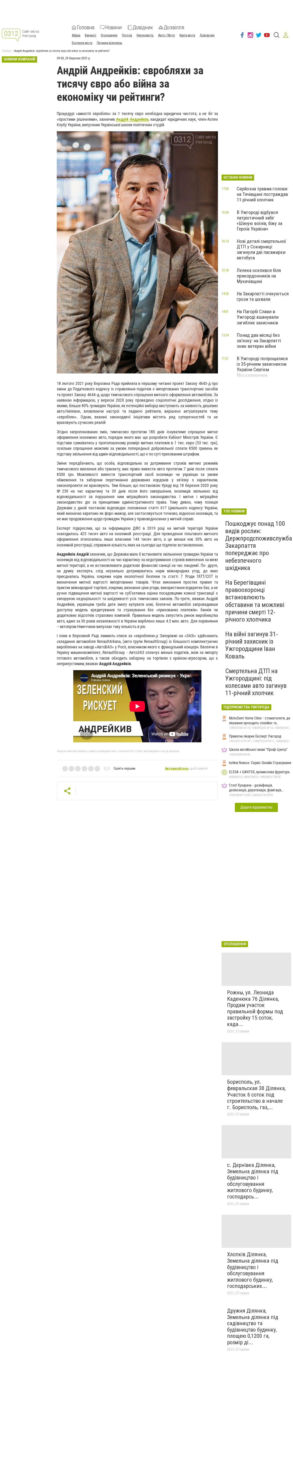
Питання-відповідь (109, 43)
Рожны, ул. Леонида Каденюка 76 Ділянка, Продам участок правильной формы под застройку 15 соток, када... (255, 1008)
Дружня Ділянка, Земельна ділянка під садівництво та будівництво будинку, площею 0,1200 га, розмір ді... (252, 1327)
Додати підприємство (256, 807)
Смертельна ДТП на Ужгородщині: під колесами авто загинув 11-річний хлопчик (256, 682)
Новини (113, 27)
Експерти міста (82, 43)
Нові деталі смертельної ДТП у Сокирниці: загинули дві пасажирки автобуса (261, 249)
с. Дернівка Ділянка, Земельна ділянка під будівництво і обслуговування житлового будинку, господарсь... (252, 1181)
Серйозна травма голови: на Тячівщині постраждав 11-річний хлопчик (262, 194)
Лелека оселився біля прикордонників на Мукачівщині (259, 276)
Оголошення (109, 35)
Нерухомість (145, 35)
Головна (86, 27)
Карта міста (187, 35)
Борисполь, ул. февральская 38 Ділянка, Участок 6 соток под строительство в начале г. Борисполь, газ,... (256, 1094)
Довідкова (207, 35)
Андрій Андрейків (132, 119)
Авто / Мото (166, 35)
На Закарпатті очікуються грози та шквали (263, 296)
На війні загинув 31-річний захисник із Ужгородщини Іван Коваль (251, 645)
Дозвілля (174, 27)
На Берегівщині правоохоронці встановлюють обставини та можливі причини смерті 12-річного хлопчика (254, 601)
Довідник (143, 27)
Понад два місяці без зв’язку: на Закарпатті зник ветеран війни (259, 340)
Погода (127, 35)
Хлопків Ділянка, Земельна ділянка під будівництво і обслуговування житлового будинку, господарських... (252, 1270)
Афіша (76, 35)
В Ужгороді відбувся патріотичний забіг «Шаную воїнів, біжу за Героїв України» (259, 221)
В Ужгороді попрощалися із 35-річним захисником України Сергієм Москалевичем (262, 367)
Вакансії (90, 35)
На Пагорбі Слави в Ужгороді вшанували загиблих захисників (258, 317)
